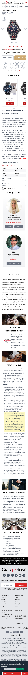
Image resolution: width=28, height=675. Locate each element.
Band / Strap (6, 183)
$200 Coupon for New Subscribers (14, 581)
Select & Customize (10, 669)
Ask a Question (14, 263)
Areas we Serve (19, 623)
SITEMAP (19, 627)
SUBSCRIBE (21, 585)
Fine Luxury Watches (11, 6)
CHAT (24, 673)
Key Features (6, 178)
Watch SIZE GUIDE (10, 188)
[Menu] (25, 2)
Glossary (3, 621)
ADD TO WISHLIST (15, 46)
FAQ (2, 606)
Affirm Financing (5, 616)
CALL (18, 673)
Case (3, 180)
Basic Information (8, 165)
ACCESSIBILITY (11, 627)
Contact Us (18, 610)
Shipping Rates (5, 618)
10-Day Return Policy (6, 614)
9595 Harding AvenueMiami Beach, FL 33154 (21, 615)
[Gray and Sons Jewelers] (7, 2)
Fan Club (3, 601)
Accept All (20, 669)
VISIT (12, 673)
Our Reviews (4, 604)
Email (19, 227)
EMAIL (5, 673)
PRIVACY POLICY (3, 628)
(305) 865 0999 (19, 618)
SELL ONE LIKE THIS (20, 57)
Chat (9, 227)
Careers (3, 599)
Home (3, 6)
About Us (3, 597)
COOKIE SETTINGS (25, 628)
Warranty (3, 612)
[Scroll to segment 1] (11, 42)
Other (4, 185)
